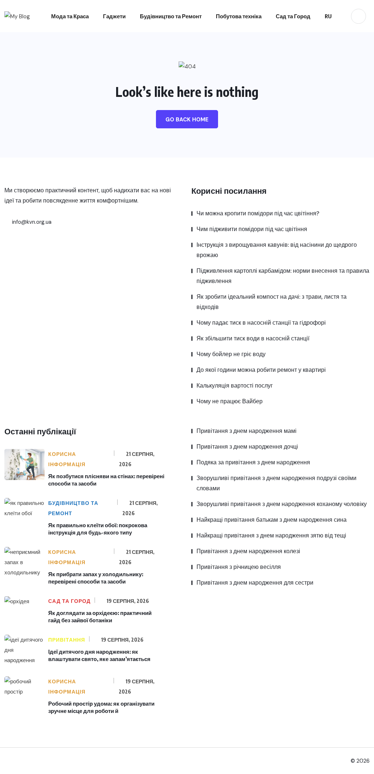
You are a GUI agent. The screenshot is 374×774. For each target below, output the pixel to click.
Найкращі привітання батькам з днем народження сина (271, 520)
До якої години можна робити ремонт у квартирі (261, 370)
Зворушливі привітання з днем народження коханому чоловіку (281, 504)
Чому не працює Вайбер (229, 401)
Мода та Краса (70, 16)
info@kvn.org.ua (31, 222)
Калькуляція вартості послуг (234, 385)
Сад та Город (293, 16)
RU (328, 16)
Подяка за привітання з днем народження (253, 462)
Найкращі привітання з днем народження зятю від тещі (271, 535)
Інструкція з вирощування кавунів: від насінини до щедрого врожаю (276, 250)
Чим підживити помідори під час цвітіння (251, 229)
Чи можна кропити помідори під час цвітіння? (257, 213)
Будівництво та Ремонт (171, 16)
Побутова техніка (239, 16)
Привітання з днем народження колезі (248, 551)
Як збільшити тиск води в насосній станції (252, 338)
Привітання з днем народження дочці (247, 446)
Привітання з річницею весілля (238, 567)
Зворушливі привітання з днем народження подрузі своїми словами (276, 483)
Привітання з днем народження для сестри (254, 582)
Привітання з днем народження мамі (246, 431)
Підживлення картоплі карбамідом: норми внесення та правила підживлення (282, 276)
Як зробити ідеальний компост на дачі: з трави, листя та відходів (271, 302)
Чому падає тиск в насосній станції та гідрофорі (261, 322)
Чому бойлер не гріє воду (231, 354)
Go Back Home (187, 119)
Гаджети (114, 16)
